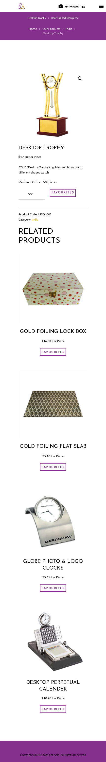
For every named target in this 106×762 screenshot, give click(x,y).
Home (33, 29)
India (69, 29)
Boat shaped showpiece (65, 18)
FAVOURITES (63, 192)
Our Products (51, 29)
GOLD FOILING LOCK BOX (53, 331)
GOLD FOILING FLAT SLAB (53, 446)
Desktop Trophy (36, 18)
